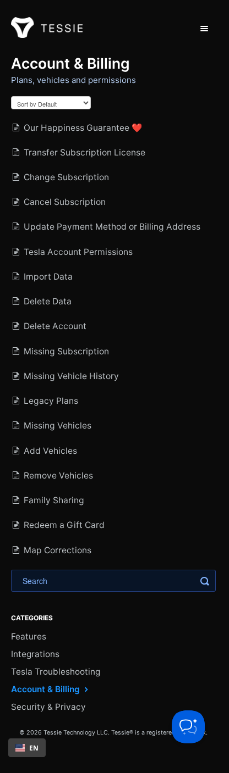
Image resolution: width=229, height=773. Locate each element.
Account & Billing (46, 689)
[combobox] (27, 747)
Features (28, 636)
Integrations (35, 654)
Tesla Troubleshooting (55, 671)
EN (34, 747)
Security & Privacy (48, 707)
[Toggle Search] (204, 581)
